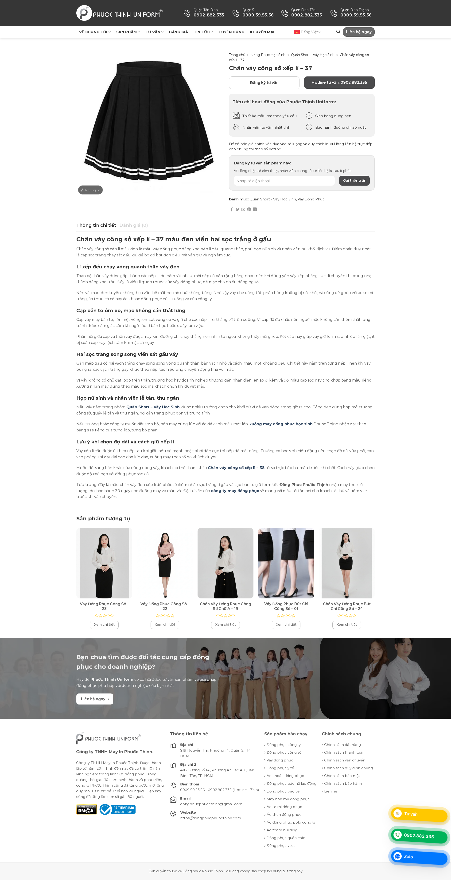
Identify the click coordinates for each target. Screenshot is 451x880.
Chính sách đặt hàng (342, 744)
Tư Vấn (153, 32)
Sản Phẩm (126, 32)
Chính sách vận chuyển (344, 760)
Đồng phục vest (281, 845)
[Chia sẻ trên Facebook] (232, 209)
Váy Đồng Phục (311, 199)
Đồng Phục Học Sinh (268, 55)
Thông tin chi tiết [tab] (96, 225)
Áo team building (282, 830)
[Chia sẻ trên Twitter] (238, 209)
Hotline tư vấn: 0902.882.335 (339, 82)
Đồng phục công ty (284, 744)
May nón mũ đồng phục (288, 799)
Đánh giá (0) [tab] (133, 225)
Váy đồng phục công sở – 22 (165, 606)
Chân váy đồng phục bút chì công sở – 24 (347, 606)
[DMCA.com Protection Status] (86, 809)
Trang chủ (237, 55)
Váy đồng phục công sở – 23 (104, 606)
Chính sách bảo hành (343, 783)
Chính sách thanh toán (344, 752)
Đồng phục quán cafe (286, 838)
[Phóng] (90, 190)
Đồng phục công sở (284, 752)
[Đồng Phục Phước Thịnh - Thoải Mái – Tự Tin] (119, 13)
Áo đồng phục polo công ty (291, 822)
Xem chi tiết (104, 624)
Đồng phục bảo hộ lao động (291, 783)
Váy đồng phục (280, 760)
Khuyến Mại (262, 32)
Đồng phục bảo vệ (283, 791)
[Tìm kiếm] (338, 31)
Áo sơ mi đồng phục (284, 806)
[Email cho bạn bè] (243, 209)
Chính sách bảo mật (342, 775)
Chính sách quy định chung (348, 768)
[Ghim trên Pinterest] (249, 209)
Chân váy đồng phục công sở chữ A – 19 (225, 606)
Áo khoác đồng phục (285, 775)
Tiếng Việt (309, 32)
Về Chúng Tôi (93, 32)
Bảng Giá (178, 32)
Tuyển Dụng (231, 32)
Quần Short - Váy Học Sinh (312, 55)
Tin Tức (202, 32)
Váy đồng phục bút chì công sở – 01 (286, 606)
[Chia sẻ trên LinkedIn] (255, 209)
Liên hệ (330, 791)
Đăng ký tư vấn (264, 82)
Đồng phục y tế (280, 768)
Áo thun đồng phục (284, 814)
